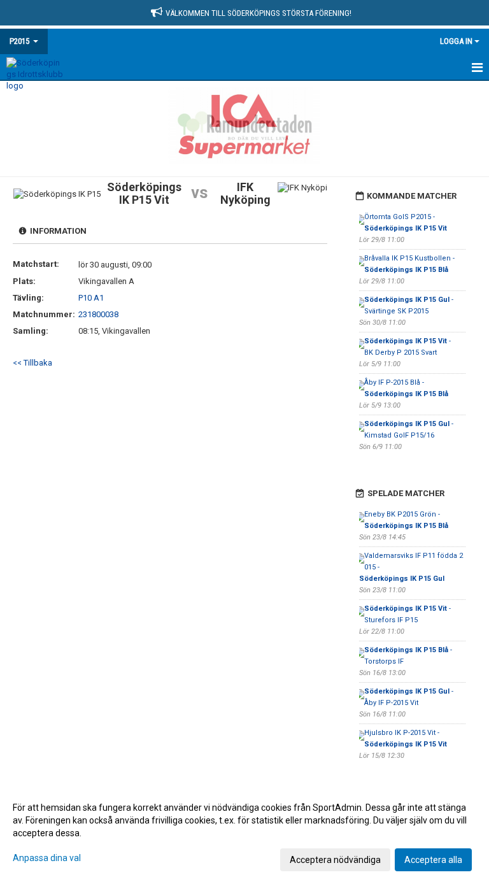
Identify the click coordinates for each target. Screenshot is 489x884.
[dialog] (244, 833)
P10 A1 (91, 298)
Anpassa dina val (47, 858)
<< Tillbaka (32, 362)
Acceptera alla (433, 860)
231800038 (98, 314)
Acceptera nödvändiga (335, 860)
